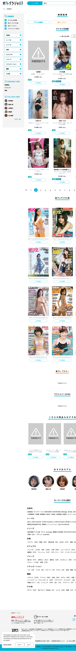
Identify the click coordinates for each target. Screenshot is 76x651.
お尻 (55, 550)
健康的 (32, 552)
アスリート (68, 582)
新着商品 (7, 85)
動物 (70, 590)
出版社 (8, 35)
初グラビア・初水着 (46, 590)
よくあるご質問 (71, 641)
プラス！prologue (46, 532)
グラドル (33, 577)
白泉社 (53, 514)
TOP (4, 9)
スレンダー (34, 550)
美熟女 (55, 560)
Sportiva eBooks (63, 524)
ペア (31, 570)
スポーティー (57, 552)
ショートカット (68, 550)
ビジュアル (9, 54)
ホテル (60, 570)
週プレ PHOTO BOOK (34, 522)
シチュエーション (11, 64)
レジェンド (47, 582)
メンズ (61, 590)
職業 (7, 69)
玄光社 (70, 512)
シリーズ (8, 45)
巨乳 (46, 550)
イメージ (8, 59)
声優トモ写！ (31, 534)
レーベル (8, 40)
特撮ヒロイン (34, 582)
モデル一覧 (17, 119)
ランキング (8, 88)
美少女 (32, 560)
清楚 (44, 562)
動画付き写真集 (58, 532)
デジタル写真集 (12, 20)
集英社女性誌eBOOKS (34, 524)
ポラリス (39, 534)
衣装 (7, 50)
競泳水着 (53, 542)
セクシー (33, 562)
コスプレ (33, 542)
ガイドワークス (38, 512)
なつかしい (66, 560)
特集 (6, 90)
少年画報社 (30, 514)
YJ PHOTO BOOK (47, 522)
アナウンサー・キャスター (65, 580)
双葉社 (64, 514)
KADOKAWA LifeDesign (60, 512)
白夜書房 (59, 514)
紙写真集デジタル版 (33, 532)
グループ (50, 570)
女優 (56, 577)
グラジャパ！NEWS (13, 28)
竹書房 (37, 514)
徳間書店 (43, 514)
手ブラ (32, 590)
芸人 (58, 582)
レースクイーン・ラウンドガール (40, 580)
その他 (8, 74)
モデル (66, 577)
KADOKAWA (48, 512)
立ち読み (38, 83)
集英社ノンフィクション (49, 524)
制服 (43, 542)
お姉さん (43, 560)
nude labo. (46, 534)
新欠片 (48, 514)
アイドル (45, 577)
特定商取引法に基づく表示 (42, 641)
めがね (64, 542)
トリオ (40, 570)
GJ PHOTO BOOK (59, 522)
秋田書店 (30, 512)
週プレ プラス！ (12, 26)
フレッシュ (44, 552)
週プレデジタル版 (13, 23)
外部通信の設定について (58, 641)
